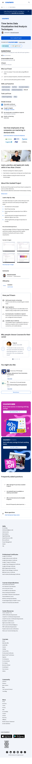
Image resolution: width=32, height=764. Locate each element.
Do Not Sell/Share (6, 723)
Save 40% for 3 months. (17, 13)
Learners (4, 681)
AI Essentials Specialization (8, 584)
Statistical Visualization (17, 90)
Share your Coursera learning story (10, 631)
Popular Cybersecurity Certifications (10, 629)
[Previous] (3, 349)
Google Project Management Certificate (11, 564)
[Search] (29, 2)
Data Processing (5, 90)
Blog (3, 687)
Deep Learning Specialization (8, 592)
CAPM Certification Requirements (9, 615)
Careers (4, 647)
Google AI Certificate (7, 556)
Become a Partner (6, 665)
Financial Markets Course (7, 596)
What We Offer (5, 643)
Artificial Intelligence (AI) (7, 530)
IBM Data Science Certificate (8, 572)
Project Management (7, 542)
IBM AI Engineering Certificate (8, 568)
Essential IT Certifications (8, 621)
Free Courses (5, 669)
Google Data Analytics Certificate (9, 560)
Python (4, 544)
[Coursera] (9, 2)
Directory (4, 717)
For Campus (5, 663)
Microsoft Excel (5, 540)
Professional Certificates (8, 653)
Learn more (22, 42)
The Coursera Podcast (7, 689)
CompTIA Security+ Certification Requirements (12, 619)
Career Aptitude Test (7, 613)
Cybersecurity (5, 532)
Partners (4, 683)
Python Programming (7, 97)
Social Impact (5, 667)
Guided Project (6, 51)
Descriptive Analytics (24, 87)
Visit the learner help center (12, 515)
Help (3, 709)
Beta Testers (5, 685)
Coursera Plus (5, 651)
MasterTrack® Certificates (8, 655)
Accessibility (5, 711)
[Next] (29, 349)
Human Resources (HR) (7, 538)
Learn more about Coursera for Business (14, 135)
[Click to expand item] (9, 246)
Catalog (4, 649)
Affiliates (4, 719)
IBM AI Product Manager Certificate (10, 570)
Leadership (4, 645)
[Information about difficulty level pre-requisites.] (14, 60)
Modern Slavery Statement (8, 721)
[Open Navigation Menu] (3, 2)
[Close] (28, 11)
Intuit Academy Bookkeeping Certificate (11, 574)
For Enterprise (5, 659)
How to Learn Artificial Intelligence (9, 625)
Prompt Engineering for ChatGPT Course (11, 600)
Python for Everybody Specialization (10, 602)
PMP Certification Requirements (9, 627)
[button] (26, 89)
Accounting (4, 528)
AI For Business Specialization (9, 586)
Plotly (15, 97)
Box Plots (14, 87)
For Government (6, 661)
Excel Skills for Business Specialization (10, 594)
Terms (3, 705)
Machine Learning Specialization (9, 598)
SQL (3, 546)
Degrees (4, 657)
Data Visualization (6, 87)
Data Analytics (5, 534)
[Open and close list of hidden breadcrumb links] (6, 7)
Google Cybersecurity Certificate (9, 558)
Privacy (4, 707)
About (3, 641)
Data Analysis (12, 7)
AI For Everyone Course (7, 588)
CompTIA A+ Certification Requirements (11, 617)
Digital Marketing (6, 536)
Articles (4, 715)
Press (3, 701)
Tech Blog (4, 691)
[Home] (2, 7)
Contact (4, 713)
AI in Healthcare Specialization (9, 590)
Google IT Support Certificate (9, 562)
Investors (4, 703)
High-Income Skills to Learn (8, 623)
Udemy (4, 671)
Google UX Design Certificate (8, 566)
